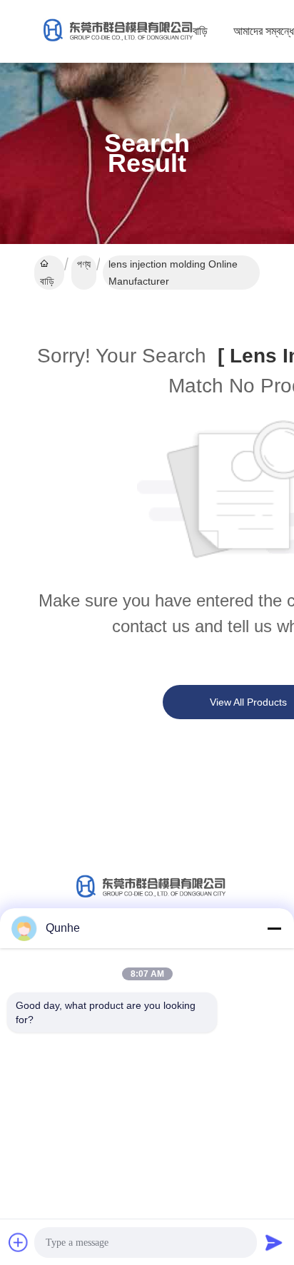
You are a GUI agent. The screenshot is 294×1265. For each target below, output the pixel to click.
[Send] (274, 1242)
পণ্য (84, 264)
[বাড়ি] (147, 901)
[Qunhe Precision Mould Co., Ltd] (114, 31)
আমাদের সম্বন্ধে (263, 31)
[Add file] (19, 1242)
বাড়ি (200, 31)
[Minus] (274, 928)
